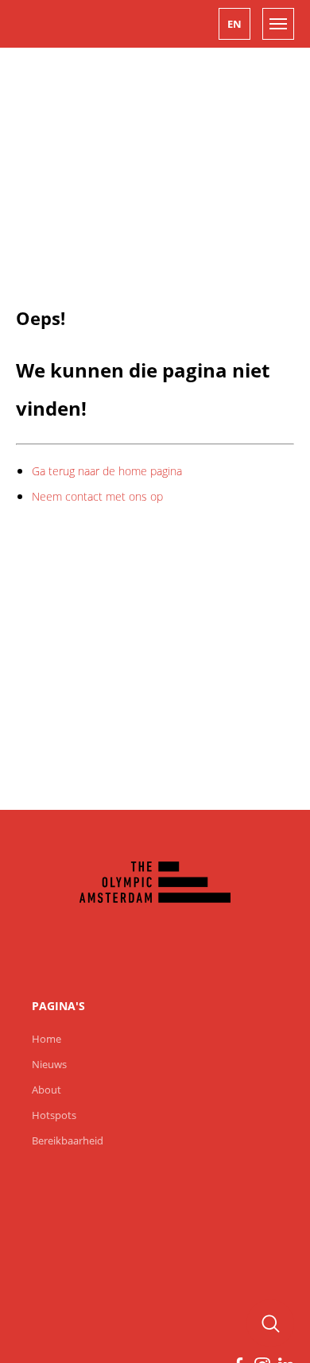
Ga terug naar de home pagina (107, 470)
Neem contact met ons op (97, 496)
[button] (234, 24)
